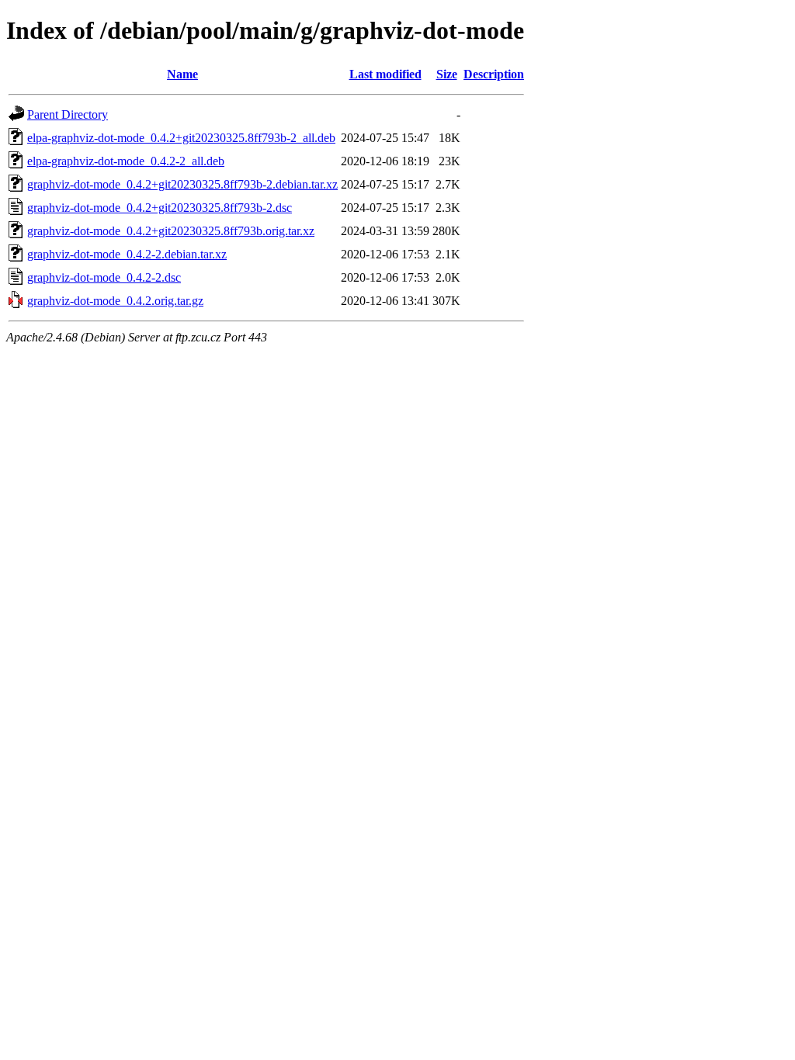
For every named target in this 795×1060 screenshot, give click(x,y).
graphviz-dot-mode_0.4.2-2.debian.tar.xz (127, 254)
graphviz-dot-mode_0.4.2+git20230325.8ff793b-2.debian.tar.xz (182, 184)
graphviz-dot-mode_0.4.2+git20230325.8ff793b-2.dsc (159, 207)
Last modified (385, 74)
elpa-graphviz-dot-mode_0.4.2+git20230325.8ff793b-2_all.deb (181, 137)
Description (493, 74)
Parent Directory (67, 114)
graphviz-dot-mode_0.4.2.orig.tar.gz (115, 300)
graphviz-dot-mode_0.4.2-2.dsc (104, 277)
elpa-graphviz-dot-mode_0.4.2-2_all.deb (125, 161)
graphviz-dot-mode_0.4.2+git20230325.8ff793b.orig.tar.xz (170, 230)
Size (446, 74)
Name (182, 74)
